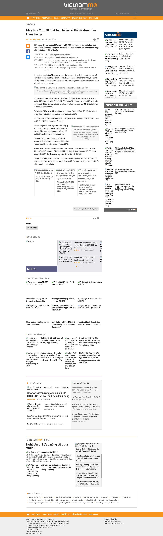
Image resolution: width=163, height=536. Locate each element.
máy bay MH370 (32, 227)
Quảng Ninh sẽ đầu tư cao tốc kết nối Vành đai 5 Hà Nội (55, 405)
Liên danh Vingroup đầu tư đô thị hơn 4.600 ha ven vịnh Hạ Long (125, 111)
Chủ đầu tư (65, 18)
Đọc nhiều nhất (81, 383)
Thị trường (47, 18)
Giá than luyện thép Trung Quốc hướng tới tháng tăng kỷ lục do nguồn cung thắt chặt (126, 82)
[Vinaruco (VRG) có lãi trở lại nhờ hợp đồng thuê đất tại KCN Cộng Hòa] (109, 136)
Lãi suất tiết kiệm (77, 500)
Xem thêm (131, 210)
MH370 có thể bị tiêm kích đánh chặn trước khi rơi (84, 259)
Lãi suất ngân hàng (62, 500)
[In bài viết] (94, 39)
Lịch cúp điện (49, 500)
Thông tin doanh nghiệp (119, 105)
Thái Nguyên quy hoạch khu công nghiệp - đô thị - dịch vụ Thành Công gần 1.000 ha (86, 406)
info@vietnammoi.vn (36, 531)
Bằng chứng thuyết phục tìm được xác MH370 (37, 323)
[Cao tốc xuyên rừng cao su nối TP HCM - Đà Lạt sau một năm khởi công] (48, 388)
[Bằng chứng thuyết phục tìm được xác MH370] (38, 308)
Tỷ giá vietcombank (35, 500)
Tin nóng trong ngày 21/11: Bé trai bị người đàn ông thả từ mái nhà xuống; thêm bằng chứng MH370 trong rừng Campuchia (70, 61)
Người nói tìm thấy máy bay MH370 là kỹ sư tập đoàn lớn (89, 323)
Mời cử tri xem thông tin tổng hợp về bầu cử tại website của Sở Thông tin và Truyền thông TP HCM (51, 356)
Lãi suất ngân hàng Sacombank (39, 503)
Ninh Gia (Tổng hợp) (33, 39)
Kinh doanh (93, 18)
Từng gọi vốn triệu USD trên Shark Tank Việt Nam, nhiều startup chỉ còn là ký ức (127, 69)
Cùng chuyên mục (36, 334)
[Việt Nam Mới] (81, 6)
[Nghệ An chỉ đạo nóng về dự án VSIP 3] (49, 452)
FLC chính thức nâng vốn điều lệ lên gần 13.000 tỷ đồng (126, 56)
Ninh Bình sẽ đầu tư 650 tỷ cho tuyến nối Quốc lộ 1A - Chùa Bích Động (85, 389)
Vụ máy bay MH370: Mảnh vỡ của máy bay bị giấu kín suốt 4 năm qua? (63, 324)
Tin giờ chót (34, 383)
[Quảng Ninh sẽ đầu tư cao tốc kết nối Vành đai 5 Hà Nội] (34, 407)
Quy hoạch (35, 18)
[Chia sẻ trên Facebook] (28, 51)
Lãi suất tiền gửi (91, 500)
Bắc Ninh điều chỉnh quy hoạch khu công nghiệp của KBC (125, 171)
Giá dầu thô (77, 497)
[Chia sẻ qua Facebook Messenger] (28, 57)
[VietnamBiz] (113, 34)
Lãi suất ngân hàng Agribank (109, 500)
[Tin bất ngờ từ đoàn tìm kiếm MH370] (90, 284)
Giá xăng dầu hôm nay (63, 497)
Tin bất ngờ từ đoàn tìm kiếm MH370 (90, 300)
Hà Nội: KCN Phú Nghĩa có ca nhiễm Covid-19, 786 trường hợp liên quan (51, 340)
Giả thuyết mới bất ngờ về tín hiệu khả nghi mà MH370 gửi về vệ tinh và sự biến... (85, 245)
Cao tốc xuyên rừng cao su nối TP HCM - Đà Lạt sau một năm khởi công (48, 395)
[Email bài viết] (97, 39)
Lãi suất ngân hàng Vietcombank (106, 503)
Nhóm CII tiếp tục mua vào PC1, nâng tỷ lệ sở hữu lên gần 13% (127, 93)
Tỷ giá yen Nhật (126, 497)
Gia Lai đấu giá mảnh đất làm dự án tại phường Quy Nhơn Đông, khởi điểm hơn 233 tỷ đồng (85, 416)
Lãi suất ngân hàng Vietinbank (82, 503)
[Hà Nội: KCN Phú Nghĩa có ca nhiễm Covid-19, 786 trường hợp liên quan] (32, 343)
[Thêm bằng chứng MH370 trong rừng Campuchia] (38, 284)
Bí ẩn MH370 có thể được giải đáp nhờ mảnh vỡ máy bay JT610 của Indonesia (70, 69)
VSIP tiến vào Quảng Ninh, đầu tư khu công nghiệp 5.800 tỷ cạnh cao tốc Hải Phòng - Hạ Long (56, 467)
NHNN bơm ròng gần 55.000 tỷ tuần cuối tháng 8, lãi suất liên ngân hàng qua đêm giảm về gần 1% (126, 44)
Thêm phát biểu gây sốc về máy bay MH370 (63, 300)
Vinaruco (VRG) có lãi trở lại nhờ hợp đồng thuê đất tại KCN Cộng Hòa (125, 130)
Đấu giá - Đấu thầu (79, 18)
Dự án (56, 18)
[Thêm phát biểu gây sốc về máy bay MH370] (64, 284)
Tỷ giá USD (114, 497)
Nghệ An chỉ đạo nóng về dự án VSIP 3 (40, 424)
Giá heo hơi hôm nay (91, 497)
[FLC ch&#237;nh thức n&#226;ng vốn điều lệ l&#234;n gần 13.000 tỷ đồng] (111, 57)
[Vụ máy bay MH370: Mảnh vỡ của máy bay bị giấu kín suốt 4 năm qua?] (64, 310)
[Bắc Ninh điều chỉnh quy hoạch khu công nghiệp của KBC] (109, 175)
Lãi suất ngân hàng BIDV (61, 503)
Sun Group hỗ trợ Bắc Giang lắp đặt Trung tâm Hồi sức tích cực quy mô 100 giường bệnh (89, 341)
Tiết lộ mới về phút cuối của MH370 (58, 55)
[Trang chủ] (28, 18)
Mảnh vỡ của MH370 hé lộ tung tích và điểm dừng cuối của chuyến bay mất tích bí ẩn (65, 186)
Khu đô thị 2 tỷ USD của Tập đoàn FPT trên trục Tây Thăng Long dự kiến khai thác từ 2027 (88, 475)
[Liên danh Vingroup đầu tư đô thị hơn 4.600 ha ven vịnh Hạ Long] (109, 117)
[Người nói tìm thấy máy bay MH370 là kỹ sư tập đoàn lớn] (90, 308)
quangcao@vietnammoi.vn (116, 523)
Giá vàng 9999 (48, 497)
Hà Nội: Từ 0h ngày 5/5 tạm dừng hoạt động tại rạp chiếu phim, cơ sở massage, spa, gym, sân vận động (89, 357)
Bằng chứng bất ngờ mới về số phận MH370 (61, 57)
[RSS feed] (39, 13)
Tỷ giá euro (104, 497)
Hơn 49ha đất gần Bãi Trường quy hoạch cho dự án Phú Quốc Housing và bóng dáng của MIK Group (124, 187)
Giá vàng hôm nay (35, 497)
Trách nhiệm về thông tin (33, 533)
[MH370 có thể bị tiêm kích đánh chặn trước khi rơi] (65, 259)
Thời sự (31, 24)
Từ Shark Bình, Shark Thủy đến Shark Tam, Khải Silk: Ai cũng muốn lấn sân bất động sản (125, 150)
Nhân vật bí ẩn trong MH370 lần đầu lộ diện (44, 179)
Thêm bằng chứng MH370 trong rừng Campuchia (63, 65)
